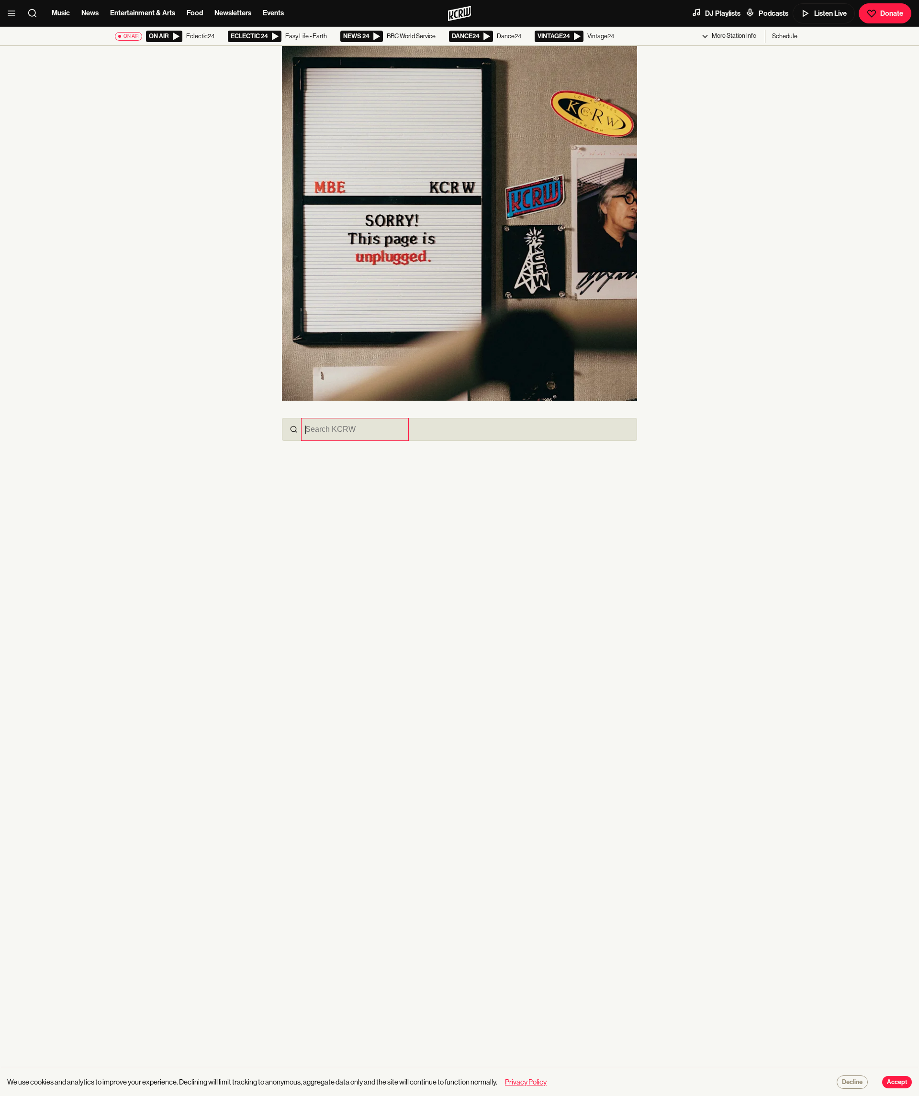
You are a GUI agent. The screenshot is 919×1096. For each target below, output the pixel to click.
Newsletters (232, 13)
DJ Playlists (722, 13)
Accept (897, 1082)
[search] (35, 13)
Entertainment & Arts (142, 13)
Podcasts (773, 13)
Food (195, 13)
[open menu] (14, 13)
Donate (891, 13)
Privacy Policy (526, 1082)
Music (61, 13)
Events (273, 13)
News (90, 13)
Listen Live (830, 13)
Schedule (784, 36)
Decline (852, 1082)
